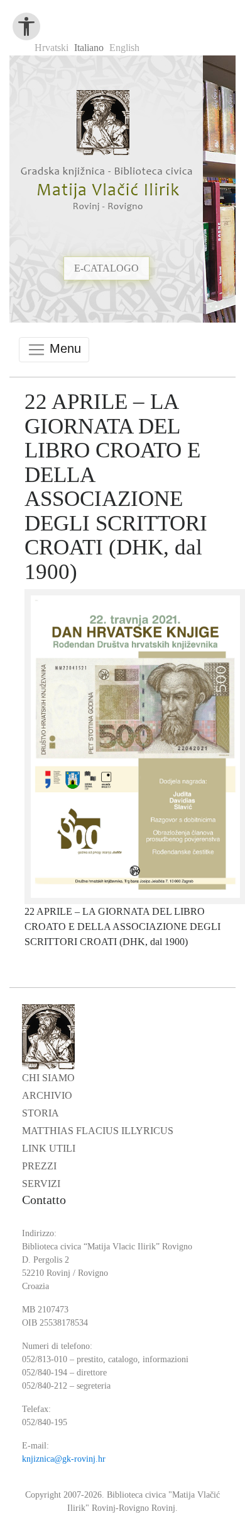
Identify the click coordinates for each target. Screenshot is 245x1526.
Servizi (41, 1183)
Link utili (48, 1148)
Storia (40, 1113)
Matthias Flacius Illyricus (97, 1130)
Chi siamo (48, 1077)
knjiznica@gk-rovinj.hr (64, 1459)
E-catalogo (106, 290)
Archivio (47, 1095)
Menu (63, 348)
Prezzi (39, 1166)
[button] (220, 183)
